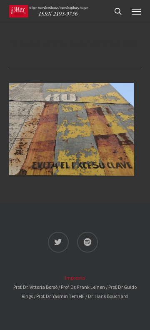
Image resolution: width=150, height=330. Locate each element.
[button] (136, 11)
